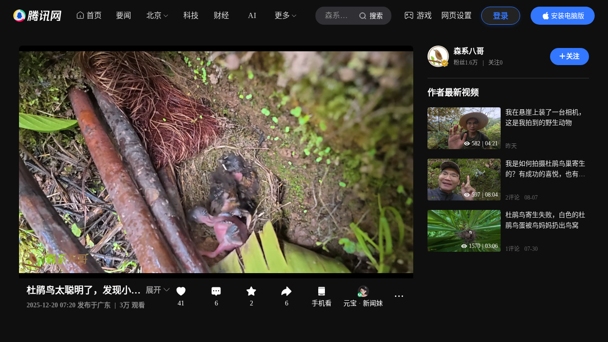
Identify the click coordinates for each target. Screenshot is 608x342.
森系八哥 (469, 51)
